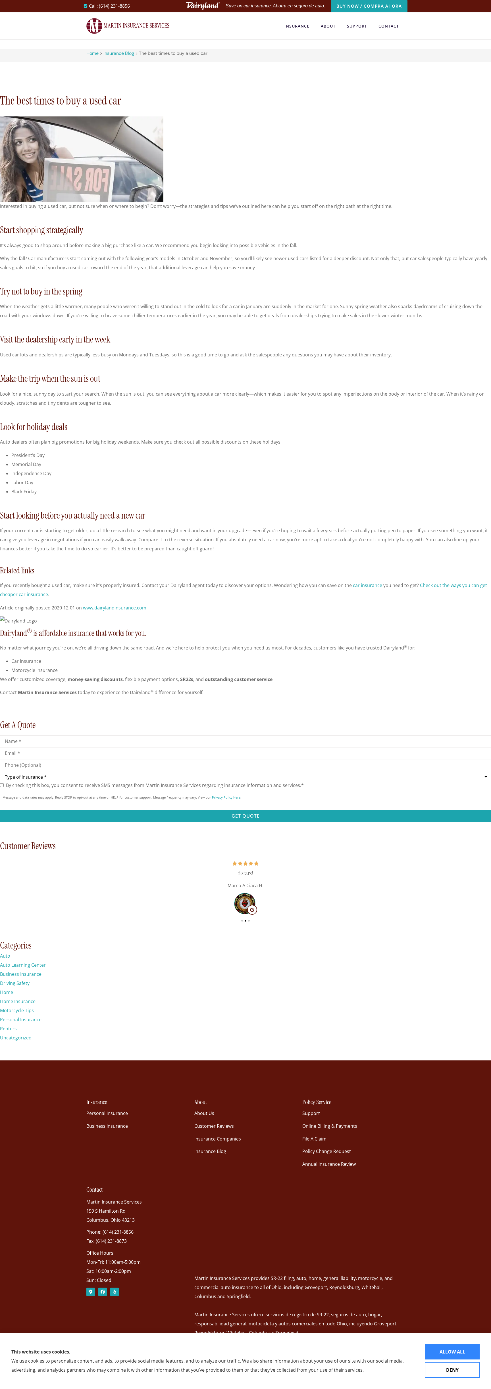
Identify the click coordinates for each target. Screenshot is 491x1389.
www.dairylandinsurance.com (114, 608)
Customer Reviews (214, 1126)
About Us (204, 1113)
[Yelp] (114, 1292)
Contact (388, 26)
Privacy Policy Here (226, 797)
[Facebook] (102, 1292)
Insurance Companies (217, 1139)
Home (92, 53)
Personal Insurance (107, 1113)
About (328, 26)
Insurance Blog (118, 53)
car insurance (367, 585)
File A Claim (314, 1139)
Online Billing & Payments (329, 1126)
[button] (242, 921)
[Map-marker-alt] (90, 1292)
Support (357, 26)
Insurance (296, 26)
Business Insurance (107, 1126)
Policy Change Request (326, 1151)
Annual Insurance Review (329, 1164)
